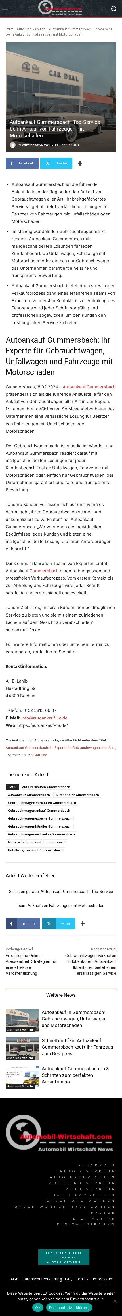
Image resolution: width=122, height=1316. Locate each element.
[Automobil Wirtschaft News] (61, 1135)
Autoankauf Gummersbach (89, 386)
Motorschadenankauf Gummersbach (37, 842)
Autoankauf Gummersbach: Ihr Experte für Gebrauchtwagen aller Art (59, 747)
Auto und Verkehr (31, 29)
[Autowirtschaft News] (61, 8)
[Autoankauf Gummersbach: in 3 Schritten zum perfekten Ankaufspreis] (22, 1077)
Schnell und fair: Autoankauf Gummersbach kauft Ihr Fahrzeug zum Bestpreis (77, 1047)
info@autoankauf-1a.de (44, 718)
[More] (80, 163)
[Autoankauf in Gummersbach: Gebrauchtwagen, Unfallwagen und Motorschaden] (22, 1020)
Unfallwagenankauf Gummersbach (35, 850)
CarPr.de (40, 755)
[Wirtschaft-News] (13, 145)
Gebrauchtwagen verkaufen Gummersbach (42, 802)
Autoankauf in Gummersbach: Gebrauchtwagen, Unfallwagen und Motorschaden (74, 1018)
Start (9, 29)
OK (38, 1307)
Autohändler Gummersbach (77, 795)
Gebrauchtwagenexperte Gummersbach (39, 818)
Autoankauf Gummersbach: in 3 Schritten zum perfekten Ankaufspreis (75, 1075)
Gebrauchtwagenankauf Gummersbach (39, 810)
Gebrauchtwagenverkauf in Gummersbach (41, 834)
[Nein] (115, 1301)
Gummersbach (44, 570)
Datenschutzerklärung (69, 1307)
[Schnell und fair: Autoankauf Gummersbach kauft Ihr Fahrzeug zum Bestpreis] (22, 1048)
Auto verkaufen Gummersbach (46, 787)
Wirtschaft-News (36, 145)
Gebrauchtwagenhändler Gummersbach (39, 826)
